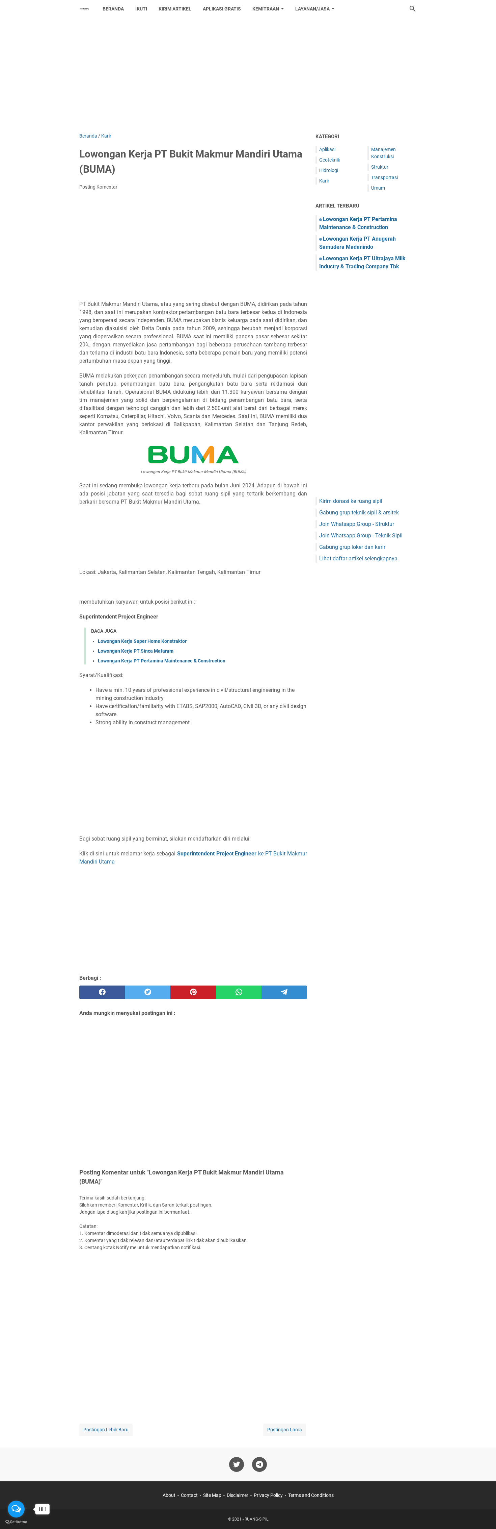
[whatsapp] (238, 992)
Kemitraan (265, 8)
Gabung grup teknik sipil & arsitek (359, 512)
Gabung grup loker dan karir (352, 547)
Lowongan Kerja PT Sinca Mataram (135, 651)
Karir (324, 181)
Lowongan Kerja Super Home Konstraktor (142, 641)
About (169, 1495)
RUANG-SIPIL (256, 1519)
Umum (378, 188)
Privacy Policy (268, 1495)
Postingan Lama (284, 1429)
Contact (189, 1495)
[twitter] (147, 992)
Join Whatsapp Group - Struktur (356, 524)
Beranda (113, 8)
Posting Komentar (98, 187)
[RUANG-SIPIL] (84, 9)
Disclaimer (237, 1495)
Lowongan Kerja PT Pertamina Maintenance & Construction (161, 660)
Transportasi (384, 177)
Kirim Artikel (175, 8)
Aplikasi (327, 149)
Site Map (212, 1495)
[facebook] (102, 992)
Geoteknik (329, 160)
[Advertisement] (248, 75)
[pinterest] (193, 992)
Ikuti (141, 8)
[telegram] (284, 992)
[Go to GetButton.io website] (16, 1522)
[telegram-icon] (259, 1464)
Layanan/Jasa (312, 8)
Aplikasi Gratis (222, 8)
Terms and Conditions (311, 1495)
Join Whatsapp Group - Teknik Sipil (361, 535)
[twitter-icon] (236, 1464)
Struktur (379, 167)
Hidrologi (328, 170)
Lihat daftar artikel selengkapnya (358, 558)
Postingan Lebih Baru (106, 1429)
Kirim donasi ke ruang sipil (350, 501)
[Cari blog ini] (413, 9)
